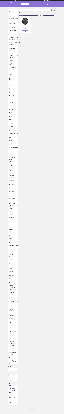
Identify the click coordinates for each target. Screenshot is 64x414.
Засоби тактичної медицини (12, 345)
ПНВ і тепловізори (11, 263)
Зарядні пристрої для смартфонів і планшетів (12, 177)
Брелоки (10, 98)
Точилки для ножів (11, 341)
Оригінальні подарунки (12, 229)
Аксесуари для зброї (11, 14)
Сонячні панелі (11, 226)
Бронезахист (10, 140)
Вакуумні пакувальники (12, 309)
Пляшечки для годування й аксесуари (12, 223)
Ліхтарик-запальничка (12, 184)
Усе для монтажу (11, 275)
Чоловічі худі (10, 112)
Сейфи (10, 20)
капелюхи (10, 325)
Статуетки (10, 268)
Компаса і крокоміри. (11, 57)
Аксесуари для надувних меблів (12, 307)
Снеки (10, 279)
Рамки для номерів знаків (12, 349)
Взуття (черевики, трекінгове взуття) (13, 19)
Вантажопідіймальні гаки (12, 335)
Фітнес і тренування (11, 88)
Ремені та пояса (11, 109)
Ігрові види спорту (11, 89)
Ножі (9, 99)
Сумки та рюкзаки (11, 113)
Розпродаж (10, 151)
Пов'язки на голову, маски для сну (12, 79)
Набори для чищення (12, 23)
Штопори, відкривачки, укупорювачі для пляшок (12, 231)
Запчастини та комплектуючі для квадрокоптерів (13, 312)
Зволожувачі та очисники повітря (12, 328)
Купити (25, 30)
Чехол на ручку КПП (11, 234)
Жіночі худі (10, 120)
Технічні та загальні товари (12, 267)
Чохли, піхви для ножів (12, 282)
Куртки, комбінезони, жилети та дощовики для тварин (13, 172)
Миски (10, 357)
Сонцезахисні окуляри (12, 80)
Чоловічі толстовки (11, 95)
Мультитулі (10, 238)
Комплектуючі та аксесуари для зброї (12, 265)
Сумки (10, 136)
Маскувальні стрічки (11, 71)
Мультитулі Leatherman (12, 61)
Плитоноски (10, 304)
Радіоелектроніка (11, 134)
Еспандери (10, 232)
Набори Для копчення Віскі (12, 209)
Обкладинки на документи (12, 26)
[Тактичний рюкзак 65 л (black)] (25, 21)
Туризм (10, 92)
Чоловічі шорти (11, 116)
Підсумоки (10, 298)
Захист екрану (11, 221)
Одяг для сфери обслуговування (11, 159)
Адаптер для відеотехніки (12, 326)
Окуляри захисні (11, 205)
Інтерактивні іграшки (11, 218)
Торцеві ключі (11, 319)
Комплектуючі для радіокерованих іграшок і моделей (12, 323)
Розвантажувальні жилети (12, 30)
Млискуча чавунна (11, 301)
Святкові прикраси (11, 256)
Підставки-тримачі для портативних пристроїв (12, 199)
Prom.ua (36, 408)
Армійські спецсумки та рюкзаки (12, 295)
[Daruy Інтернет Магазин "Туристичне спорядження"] (12, 3)
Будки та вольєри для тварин (13, 363)
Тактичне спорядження (12, 75)
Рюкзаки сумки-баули (12, 39)
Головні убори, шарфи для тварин (12, 362)
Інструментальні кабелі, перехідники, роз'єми (12, 334)
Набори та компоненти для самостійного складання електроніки (12, 343)
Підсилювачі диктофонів (12, 285)
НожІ (9, 187)
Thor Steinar (10, 122)
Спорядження (11, 212)
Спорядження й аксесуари (12, 67)
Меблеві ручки (11, 164)
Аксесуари (10, 274)
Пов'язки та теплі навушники (12, 157)
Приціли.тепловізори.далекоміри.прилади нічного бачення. (14, 42)
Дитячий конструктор (12, 248)
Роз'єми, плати (11, 259)
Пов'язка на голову (11, 168)
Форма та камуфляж (11, 15)
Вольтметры (10, 278)
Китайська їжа (11, 190)
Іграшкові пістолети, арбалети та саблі (11, 192)
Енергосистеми (11, 183)
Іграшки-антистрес (11, 241)
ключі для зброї (11, 338)
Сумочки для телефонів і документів (12, 82)
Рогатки (10, 305)
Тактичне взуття (11, 106)
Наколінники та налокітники (12, 50)
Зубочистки (10, 200)
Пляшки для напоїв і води (12, 352)
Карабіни (10, 64)
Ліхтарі (10, 33)
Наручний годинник (11, 74)
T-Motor (10, 150)
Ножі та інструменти (11, 239)
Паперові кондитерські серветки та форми (12, 255)
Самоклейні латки (11, 165)
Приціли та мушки (11, 360)
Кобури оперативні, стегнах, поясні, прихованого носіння (12, 37)
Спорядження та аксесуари (12, 27)
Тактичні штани (11, 102)
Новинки (10, 85)
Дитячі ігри (10, 220)
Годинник (10, 262)
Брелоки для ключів (11, 144)
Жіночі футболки (11, 126)
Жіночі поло (10, 105)
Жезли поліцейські (11, 217)
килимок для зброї (11, 358)
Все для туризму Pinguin (12, 31)
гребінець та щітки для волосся (12, 203)
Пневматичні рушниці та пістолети (12, 49)
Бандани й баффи (11, 249)
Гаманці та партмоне (12, 84)
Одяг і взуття (11, 143)
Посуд (10, 24)
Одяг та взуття (11, 91)
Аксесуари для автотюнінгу (12, 289)
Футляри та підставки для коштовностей (12, 354)
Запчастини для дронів (12, 133)
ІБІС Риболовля (11, 137)
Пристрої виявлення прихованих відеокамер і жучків (12, 287)
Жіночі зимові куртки (11, 127)
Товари (9, 11)
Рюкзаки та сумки (11, 77)
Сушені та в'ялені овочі (12, 154)
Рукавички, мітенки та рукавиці (12, 170)
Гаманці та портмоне (12, 292)
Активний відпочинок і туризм (13, 245)
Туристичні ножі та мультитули (11, 56)
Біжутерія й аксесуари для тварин (12, 251)
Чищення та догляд (11, 272)
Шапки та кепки (11, 119)
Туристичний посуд (11, 208)
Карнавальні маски (11, 310)
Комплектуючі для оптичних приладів (12, 332)
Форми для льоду (11, 315)
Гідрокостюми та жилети (12, 70)
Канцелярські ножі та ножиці (12, 318)
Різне (10, 130)
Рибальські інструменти (12, 348)
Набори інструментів (11, 271)
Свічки (10, 181)
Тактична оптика (11, 60)
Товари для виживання (12, 242)
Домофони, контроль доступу (13, 147)
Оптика (10, 188)
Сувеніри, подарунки (11, 180)
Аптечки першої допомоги (12, 34)
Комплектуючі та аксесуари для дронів (12, 161)
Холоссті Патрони (11, 129)
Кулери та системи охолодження (11, 195)
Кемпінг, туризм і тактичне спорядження (12, 214)
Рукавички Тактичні (11, 175)
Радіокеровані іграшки (12, 193)
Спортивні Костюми (11, 123)
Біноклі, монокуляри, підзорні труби (13, 52)
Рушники (10, 68)
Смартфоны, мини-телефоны (13, 281)
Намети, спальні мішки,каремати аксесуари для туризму (12, 45)
